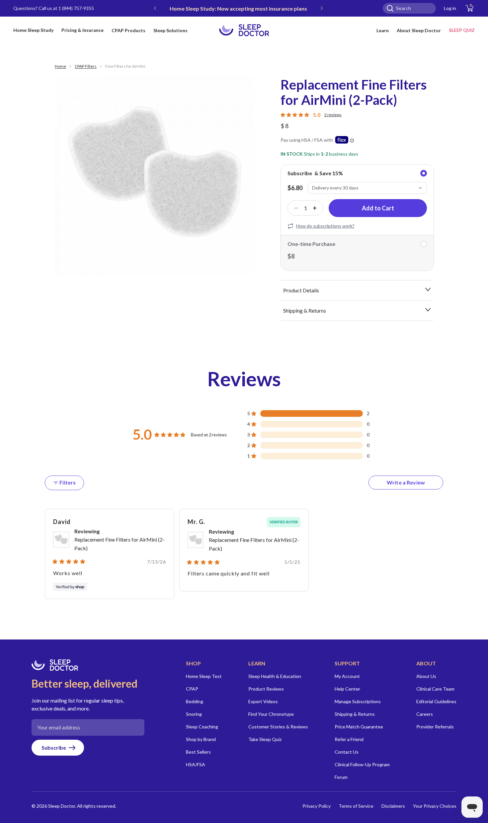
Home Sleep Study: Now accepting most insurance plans (238, 8)
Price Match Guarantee (359, 726)
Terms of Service (356, 806)
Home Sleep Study (33, 30)
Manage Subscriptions (358, 701)
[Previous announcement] (155, 8)
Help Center (347, 689)
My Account (347, 676)
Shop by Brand (201, 739)
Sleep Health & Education (274, 676)
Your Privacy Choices (434, 806)
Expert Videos (263, 701)
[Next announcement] (322, 8)
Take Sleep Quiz (265, 739)
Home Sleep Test (204, 676)
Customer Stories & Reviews (278, 726)
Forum (341, 777)
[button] (308, 413)
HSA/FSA (195, 764)
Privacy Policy (316, 806)
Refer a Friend (349, 739)
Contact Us (347, 752)
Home (60, 66)
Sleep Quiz (462, 30)
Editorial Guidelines (436, 701)
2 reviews (333, 114)
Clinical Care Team (435, 689)
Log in (450, 8)
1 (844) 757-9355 (76, 8)
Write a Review (415, 484)
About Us (426, 676)
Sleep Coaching (202, 726)
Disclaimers (393, 806)
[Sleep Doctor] (244, 30)
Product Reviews (266, 689)
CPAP (192, 689)
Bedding (194, 701)
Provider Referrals (435, 726)
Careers (424, 714)
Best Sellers (198, 752)
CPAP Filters (86, 66)
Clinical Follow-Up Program (362, 764)
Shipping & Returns (355, 714)
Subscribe (53, 747)
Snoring (194, 714)
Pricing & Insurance (82, 30)
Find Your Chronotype (271, 714)
